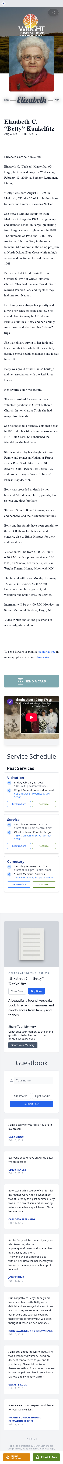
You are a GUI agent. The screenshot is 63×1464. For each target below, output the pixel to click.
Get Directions (19, 804)
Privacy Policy (21, 1448)
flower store (43, 657)
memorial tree (46, 651)
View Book (17, 991)
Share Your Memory (22, 1045)
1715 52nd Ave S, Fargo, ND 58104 (34, 877)
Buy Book (36, 991)
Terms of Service (41, 1448)
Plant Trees (44, 804)
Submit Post (31, 1104)
